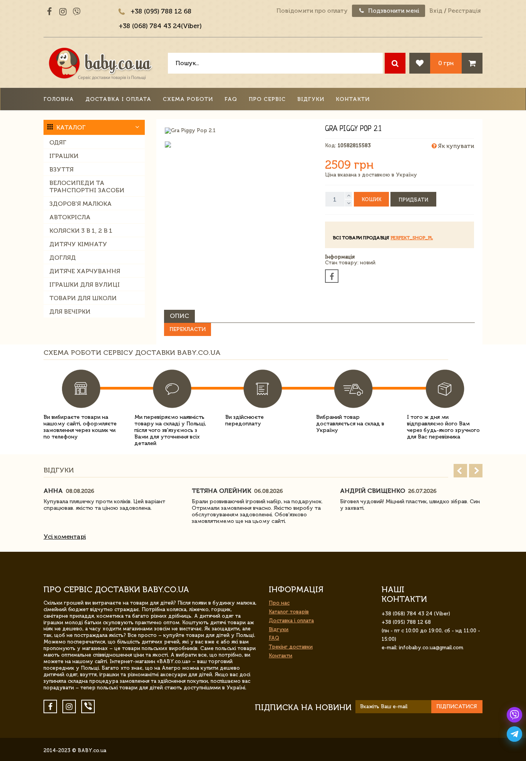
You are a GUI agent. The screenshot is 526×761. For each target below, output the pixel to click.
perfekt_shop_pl (411, 237)
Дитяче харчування (84, 271)
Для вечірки (69, 311)
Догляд (62, 257)
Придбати (413, 200)
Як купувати (455, 146)
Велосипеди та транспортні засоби (86, 186)
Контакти (353, 99)
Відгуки (310, 99)
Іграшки (64, 156)
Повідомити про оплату (312, 10)
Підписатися (456, 706)
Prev (460, 470)
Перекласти (187, 329)
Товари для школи (83, 298)
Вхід (435, 10)
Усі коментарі (65, 536)
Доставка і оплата (118, 99)
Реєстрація (464, 10)
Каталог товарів (289, 612)
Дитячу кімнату (78, 244)
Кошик (371, 199)
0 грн (446, 63)
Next (475, 470)
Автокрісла (69, 217)
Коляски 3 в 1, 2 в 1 (80, 230)
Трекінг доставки (291, 647)
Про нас (279, 603)
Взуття (61, 169)
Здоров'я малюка (80, 203)
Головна (59, 99)
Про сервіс (267, 99)
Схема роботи (188, 99)
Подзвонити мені (393, 10)
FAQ (230, 99)
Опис (179, 315)
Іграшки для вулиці (84, 284)
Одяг (57, 142)
